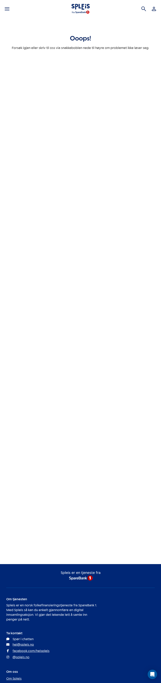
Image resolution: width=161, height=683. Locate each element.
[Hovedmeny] (7, 9)
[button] (152, 674)
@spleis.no (21, 657)
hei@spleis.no (23, 644)
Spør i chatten (23, 639)
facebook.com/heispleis (31, 651)
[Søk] (143, 9)
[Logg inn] (154, 9)
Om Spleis (14, 678)
